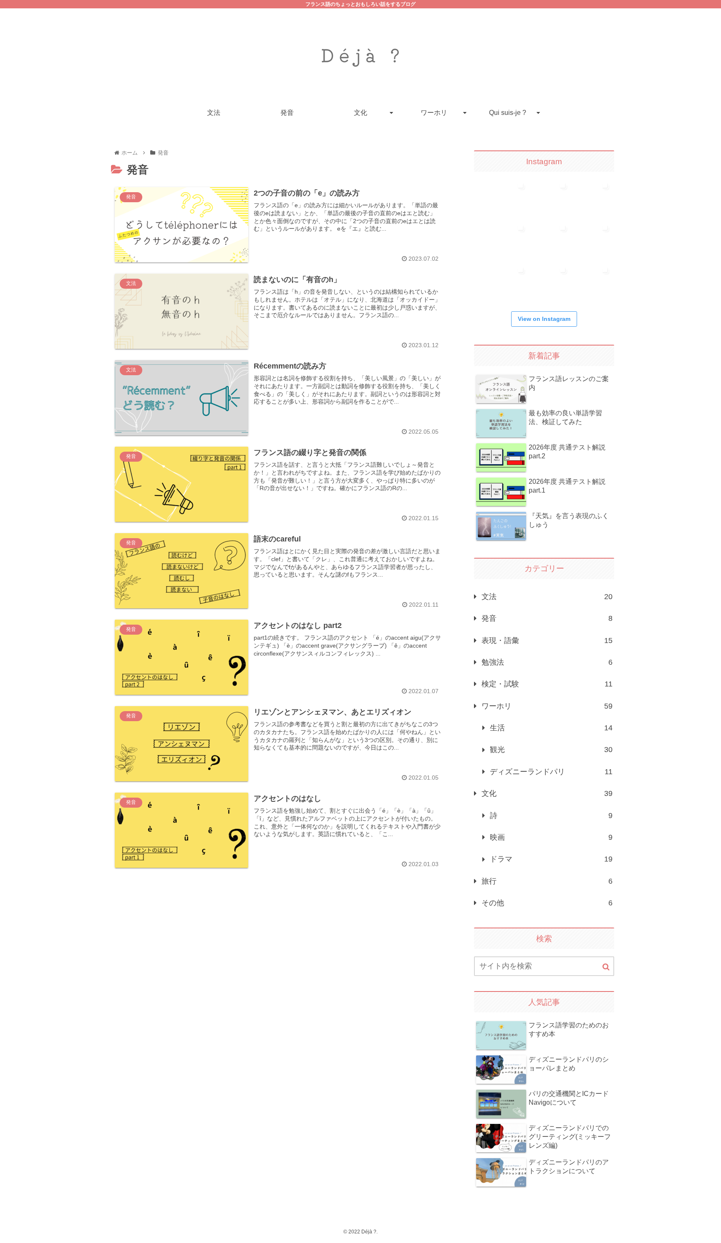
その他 (547, 903)
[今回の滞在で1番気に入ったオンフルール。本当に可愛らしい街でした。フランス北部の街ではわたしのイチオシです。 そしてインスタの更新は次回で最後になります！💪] (552, 197)
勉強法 (547, 662)
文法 (547, 596)
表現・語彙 (547, 640)
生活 (551, 728)
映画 (551, 837)
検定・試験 (547, 684)
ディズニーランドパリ (551, 772)
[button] (606, 967)
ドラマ (551, 859)
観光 (551, 749)
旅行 (547, 881)
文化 (547, 793)
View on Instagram (544, 318)
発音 (547, 618)
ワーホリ (547, 706)
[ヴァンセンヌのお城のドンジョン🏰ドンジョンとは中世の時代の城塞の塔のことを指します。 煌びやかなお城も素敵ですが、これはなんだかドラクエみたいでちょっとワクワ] (552, 282)
